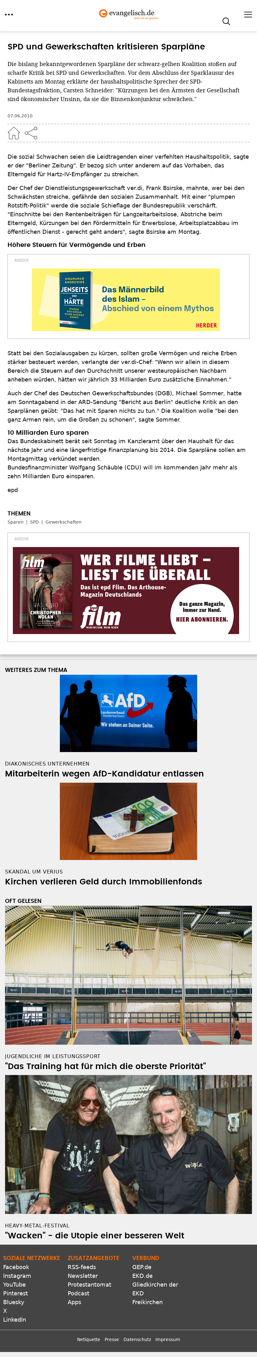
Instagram (17, 1276)
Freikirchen (147, 1302)
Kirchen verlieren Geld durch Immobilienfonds (103, 882)
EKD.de (142, 1276)
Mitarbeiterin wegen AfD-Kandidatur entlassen (104, 774)
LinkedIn (14, 1319)
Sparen (16, 522)
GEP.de (141, 1267)
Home (14, 133)
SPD (34, 522)
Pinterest (15, 1293)
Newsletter (83, 1276)
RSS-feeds (82, 1267)
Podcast (78, 1293)
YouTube (14, 1284)
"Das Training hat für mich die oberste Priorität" (105, 1067)
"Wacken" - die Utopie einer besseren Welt (94, 1236)
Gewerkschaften (63, 522)
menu (9, 14)
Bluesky (13, 1302)
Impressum (167, 1339)
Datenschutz (137, 1339)
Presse (112, 1339)
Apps (74, 1302)
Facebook (16, 1267)
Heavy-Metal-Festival (37, 1226)
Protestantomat (89, 1284)
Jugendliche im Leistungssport (53, 1056)
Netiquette (88, 1339)
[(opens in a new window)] (126, 300)
